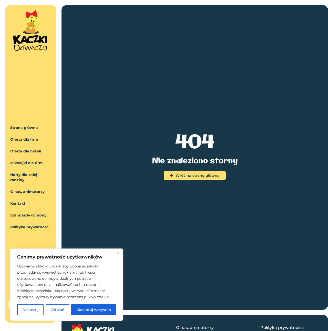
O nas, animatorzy (27, 191)
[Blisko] (118, 253)
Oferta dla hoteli (25, 151)
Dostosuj (30, 309)
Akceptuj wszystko (93, 309)
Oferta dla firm (24, 139)
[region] (66, 285)
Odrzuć (57, 309)
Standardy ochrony (28, 215)
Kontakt (17, 203)
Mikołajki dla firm (26, 163)
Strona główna (24, 127)
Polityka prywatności (29, 227)
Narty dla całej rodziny (23, 177)
